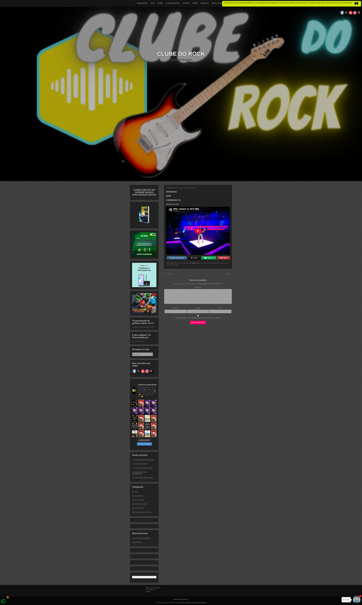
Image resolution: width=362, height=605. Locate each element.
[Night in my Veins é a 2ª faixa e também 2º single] (141, 426)
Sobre (160, 3)
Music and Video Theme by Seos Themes (194, 602)
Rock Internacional (140, 504)
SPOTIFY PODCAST (218, 3)
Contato (186, 3)
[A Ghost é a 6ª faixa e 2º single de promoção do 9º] (141, 433)
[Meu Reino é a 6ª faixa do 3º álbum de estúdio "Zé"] (153, 433)
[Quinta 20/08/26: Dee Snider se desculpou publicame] (153, 403)
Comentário (198, 287)
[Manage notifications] (7, 597)
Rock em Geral (139, 500)
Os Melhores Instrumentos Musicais (143, 327)
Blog (153, 3)
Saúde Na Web (137, 542)
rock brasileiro (215, 263)
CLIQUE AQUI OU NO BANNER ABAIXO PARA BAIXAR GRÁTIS (144, 192)
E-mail (198, 308)
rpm (177, 265)
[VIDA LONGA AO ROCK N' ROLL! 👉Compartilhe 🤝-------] (134, 403)
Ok (356, 3)
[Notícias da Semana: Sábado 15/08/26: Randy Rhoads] (153, 410)
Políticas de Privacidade (153, 588)
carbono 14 (200, 263)
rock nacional (171, 265)
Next (228, 274)
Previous (169, 274)
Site (220, 308)
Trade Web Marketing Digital (141, 538)
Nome (175, 308)
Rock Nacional (184, 263)
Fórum (195, 3)
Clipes (177, 263)
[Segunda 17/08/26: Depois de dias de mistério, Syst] (141, 410)
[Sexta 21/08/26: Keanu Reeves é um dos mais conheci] (147, 403)
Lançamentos (138, 496)
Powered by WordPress (181, 599)
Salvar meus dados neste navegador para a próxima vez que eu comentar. (198, 318)
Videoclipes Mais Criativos (142, 512)
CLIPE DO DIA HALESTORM (143, 478)
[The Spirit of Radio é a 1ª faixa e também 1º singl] (141, 418)
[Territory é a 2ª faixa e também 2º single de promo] (153, 418)
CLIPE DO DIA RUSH (141, 464)
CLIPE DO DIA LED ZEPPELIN (144, 460)
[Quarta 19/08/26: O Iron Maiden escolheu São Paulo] (134, 410)
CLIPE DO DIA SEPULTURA (143, 468)
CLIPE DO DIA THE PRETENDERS (139, 473)
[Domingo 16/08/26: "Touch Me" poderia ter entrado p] (147, 410)
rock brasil (207, 263)
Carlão (193, 188)
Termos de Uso (150, 589)
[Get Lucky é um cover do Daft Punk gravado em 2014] (153, 426)
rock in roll (224, 263)
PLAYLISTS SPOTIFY (173, 3)
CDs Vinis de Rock (138, 341)
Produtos (205, 3)
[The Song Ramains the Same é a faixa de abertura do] (141, 403)
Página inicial (142, 3)
